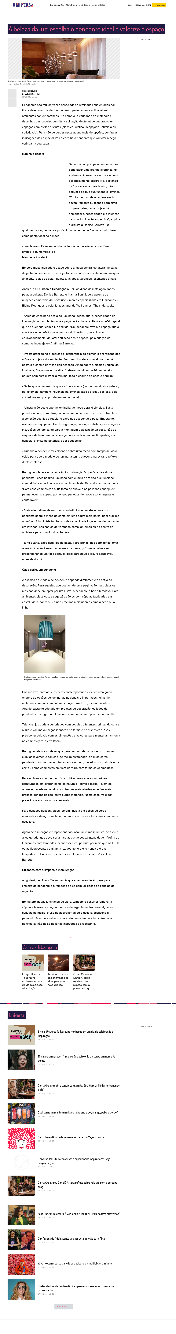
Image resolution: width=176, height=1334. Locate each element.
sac (130, 5)
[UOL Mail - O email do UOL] (136, 5)
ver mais (62, 1306)
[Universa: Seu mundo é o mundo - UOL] (23, 5)
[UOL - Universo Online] (35, 5)
